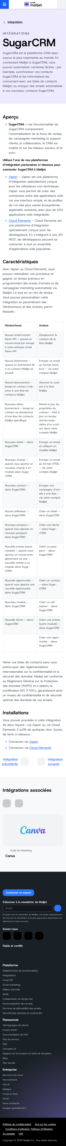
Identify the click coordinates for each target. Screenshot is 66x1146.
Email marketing (11, 984)
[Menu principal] (4, 4)
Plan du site (9, 1062)
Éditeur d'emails (11, 989)
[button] (61, 4)
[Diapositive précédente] (7, 803)
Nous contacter (11, 1103)
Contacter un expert (18, 892)
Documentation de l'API (15, 1034)
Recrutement (10, 1079)
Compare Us (9, 1048)
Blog (5, 1058)
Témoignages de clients (16, 1025)
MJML (6, 994)
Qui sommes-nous (13, 1074)
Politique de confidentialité (17, 1124)
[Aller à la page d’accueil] (33, 4)
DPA (21, 1133)
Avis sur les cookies (45, 1124)
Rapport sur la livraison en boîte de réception (27, 1053)
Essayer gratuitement (14, 1107)
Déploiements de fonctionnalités (20, 970)
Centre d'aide (10, 1029)
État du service (11, 1039)
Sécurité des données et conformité (22, 1013)
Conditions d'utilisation (17, 1129)
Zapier (13, 177)
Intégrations (15, 22)
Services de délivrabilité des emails (22, 1008)
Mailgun (7, 1089)
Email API (8, 980)
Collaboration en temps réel (18, 998)
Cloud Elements (20, 221)
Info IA (6, 1084)
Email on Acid (10, 1093)
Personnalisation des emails (18, 1003)
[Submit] (57, 908)
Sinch (6, 1098)
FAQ (5, 1044)
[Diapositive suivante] (19, 803)
